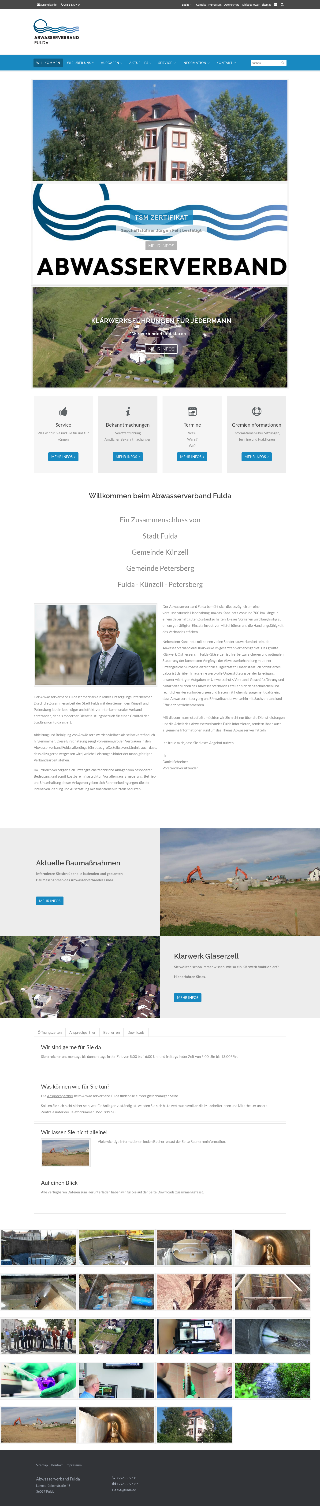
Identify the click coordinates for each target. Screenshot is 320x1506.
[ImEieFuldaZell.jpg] (38, 1441)
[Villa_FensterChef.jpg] (194, 1441)
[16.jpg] (272, 1397)
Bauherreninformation (207, 1141)
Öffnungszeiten (50, 1032)
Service (165, 63)
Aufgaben (110, 63)
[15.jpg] (194, 1397)
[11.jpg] (194, 1352)
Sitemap (267, 4)
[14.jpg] (116, 1397)
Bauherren (111, 1032)
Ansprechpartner (82, 1032)
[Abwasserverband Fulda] (38, 1264)
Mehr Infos (161, 245)
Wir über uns (79, 63)
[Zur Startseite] (59, 32)
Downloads (136, 1032)
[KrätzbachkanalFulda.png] (116, 1441)
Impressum (215, 4)
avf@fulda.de (48, 4)
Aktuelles (138, 63)
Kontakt (201, 4)
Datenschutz (231, 4)
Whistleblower (251, 4)
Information (194, 63)
